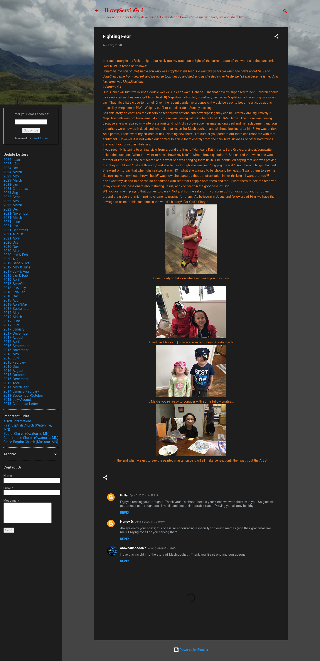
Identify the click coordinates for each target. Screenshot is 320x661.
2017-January (13, 329)
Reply (124, 512)
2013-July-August (17, 400)
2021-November (16, 213)
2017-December (16, 333)
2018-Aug (11, 300)
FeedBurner (40, 138)
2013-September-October (23, 395)
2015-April (11, 383)
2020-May (11, 251)
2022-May (11, 201)
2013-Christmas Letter (20, 404)
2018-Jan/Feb (14, 292)
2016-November (16, 350)
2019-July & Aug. (16, 271)
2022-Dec (11, 209)
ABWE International (17, 421)
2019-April (11, 280)
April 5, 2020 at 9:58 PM (144, 495)
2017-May (11, 313)
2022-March (12, 205)
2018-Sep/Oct (14, 284)
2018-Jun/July (14, 288)
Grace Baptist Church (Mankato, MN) (30, 442)
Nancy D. (127, 522)
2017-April (11, 342)
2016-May (11, 354)
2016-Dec (11, 366)
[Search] (285, 12)
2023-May (11, 176)
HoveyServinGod (123, 10)
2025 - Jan (11, 160)
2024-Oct (10, 168)
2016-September (16, 346)
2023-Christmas (15, 189)
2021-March (12, 218)
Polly (124, 495)
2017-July (11, 325)
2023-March (12, 180)
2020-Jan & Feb (15, 255)
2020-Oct (10, 242)
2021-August (13, 234)
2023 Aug (10, 193)
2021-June (11, 222)
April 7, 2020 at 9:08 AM (162, 548)
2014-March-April (16, 387)
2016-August (13, 371)
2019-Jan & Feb (15, 275)
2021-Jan (10, 226)
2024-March (12, 172)
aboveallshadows (133, 548)
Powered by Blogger (193, 650)
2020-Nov (11, 247)
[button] (276, 37)
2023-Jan (10, 184)
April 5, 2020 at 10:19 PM (150, 521)
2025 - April (12, 164)
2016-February (14, 362)
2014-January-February (21, 391)
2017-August (13, 338)
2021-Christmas (15, 230)
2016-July (11, 358)
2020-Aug (11, 259)
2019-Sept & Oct (16, 263)
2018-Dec (11, 296)
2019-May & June (16, 267)
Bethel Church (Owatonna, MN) (26, 434)
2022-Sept (11, 197)
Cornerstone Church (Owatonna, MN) (30, 438)
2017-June (11, 321)
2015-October (14, 375)
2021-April (11, 238)
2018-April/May (15, 304)
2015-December (16, 379)
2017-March (12, 317)
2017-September (16, 309)
